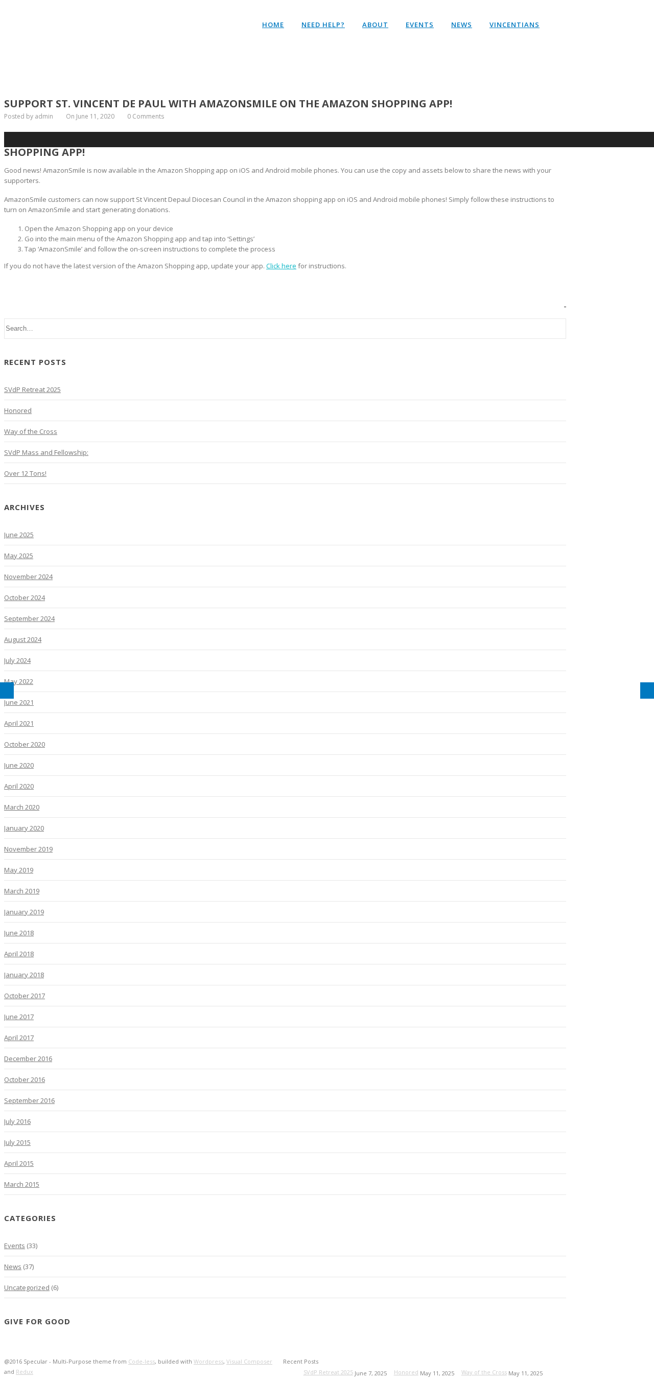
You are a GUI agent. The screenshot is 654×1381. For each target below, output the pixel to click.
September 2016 (29, 1100)
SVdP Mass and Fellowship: (46, 452)
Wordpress (208, 1361)
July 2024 (17, 660)
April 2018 (19, 953)
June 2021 (19, 702)
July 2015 (17, 1142)
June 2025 (19, 534)
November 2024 (28, 576)
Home (273, 24)
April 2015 (19, 1163)
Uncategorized (27, 1287)
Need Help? (323, 24)
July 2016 (17, 1121)
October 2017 (24, 995)
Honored (18, 410)
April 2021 (19, 723)
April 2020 (19, 786)
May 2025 (18, 555)
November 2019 (28, 849)
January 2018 (24, 974)
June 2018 (19, 932)
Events (420, 24)
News (461, 24)
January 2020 (24, 828)
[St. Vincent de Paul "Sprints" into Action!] (647, 690)
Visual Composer (249, 1361)
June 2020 (19, 765)
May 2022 (18, 681)
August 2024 (22, 639)
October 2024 (24, 597)
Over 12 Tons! (25, 473)
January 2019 (24, 911)
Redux (24, 1371)
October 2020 (24, 744)
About (375, 24)
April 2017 (19, 1037)
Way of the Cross (30, 431)
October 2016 (24, 1079)
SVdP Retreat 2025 (32, 389)
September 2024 (29, 618)
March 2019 (21, 890)
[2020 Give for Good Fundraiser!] (7, 690)
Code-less (141, 1361)
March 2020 (21, 807)
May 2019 (18, 869)
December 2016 (28, 1058)
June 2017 (19, 1016)
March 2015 (21, 1184)
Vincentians (514, 24)
